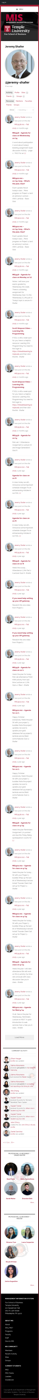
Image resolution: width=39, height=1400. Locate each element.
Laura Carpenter (28, 1242)
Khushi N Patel (11, 1262)
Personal (10, 101)
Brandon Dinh (27, 1198)
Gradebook (9, 1380)
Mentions (19, 101)
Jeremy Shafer (19, 117)
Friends (10, 96)
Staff (7, 1338)
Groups (20, 96)
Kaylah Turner (16, 1098)
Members (8, 1350)
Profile (17, 93)
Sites (24, 93)
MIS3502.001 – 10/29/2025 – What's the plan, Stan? (21, 229)
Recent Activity (11, 1354)
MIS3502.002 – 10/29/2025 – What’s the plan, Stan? (21, 181)
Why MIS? (9, 1328)
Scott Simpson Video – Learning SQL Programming (22, 331)
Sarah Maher (10, 1198)
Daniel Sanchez (16, 1132)
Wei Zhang (15, 1091)
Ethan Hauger (16, 1059)
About (7, 1324)
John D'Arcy (15, 1122)
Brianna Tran (11, 1242)
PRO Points (9, 1373)
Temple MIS (19, 18)
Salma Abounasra (17, 1065)
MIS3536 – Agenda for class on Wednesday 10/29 (21, 135)
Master (24, 1077)
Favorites (28, 101)
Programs (9, 1331)
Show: (12, 110)
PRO (7, 1370)
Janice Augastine (11, 1281)
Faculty (8, 1335)
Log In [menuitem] (4, 2)
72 (12, 1142)
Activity (9, 93)
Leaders (8, 1376)
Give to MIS (9, 1341)
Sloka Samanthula (27, 1179)
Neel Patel (11, 1179)
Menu (21, 9)
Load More (19, 1037)
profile (13, 1061)
